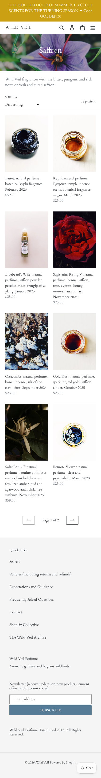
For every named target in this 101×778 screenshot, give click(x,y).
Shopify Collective (24, 624)
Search (14, 561)
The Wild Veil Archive (27, 637)
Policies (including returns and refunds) (40, 574)
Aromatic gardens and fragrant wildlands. (39, 666)
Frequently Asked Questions (31, 599)
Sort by (11, 97)
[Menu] (93, 27)
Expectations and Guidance (31, 586)
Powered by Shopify (63, 762)
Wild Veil (18, 27)
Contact (15, 612)
